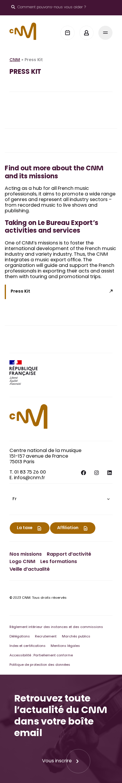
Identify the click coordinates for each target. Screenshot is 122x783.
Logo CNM (22, 562)
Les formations (58, 562)
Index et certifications (27, 646)
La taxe (24, 528)
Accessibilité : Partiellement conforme (41, 655)
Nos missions (25, 554)
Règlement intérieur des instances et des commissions (56, 627)
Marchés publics (76, 636)
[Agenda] (67, 33)
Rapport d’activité (69, 554)
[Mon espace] (86, 33)
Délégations (19, 636)
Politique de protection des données (39, 665)
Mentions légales (65, 646)
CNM (14, 60)
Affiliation (67, 528)
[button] (61, 499)
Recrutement (46, 636)
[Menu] (105, 33)
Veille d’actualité (29, 569)
